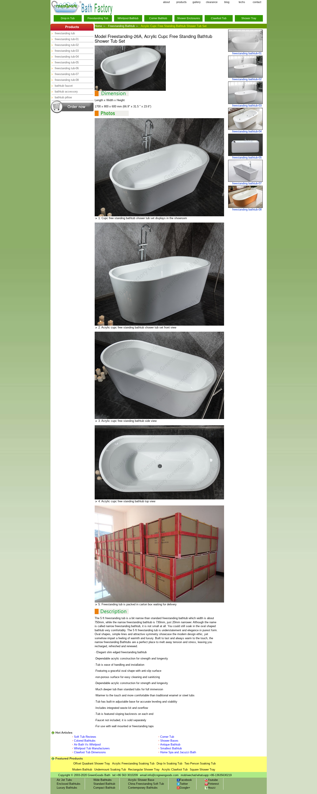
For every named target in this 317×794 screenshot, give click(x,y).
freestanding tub (65, 33)
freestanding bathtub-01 (247, 53)
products (181, 2)
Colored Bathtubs (85, 740)
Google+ (185, 787)
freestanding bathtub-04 (247, 131)
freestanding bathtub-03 (247, 105)
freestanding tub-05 (67, 62)
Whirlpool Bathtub (128, 18)
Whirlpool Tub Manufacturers (92, 748)
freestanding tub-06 (67, 68)
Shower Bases (169, 740)
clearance (212, 2)
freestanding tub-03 (67, 50)
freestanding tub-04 (67, 56)
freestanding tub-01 (67, 39)
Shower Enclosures (188, 18)
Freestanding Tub (98, 18)
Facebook (186, 779)
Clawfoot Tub (218, 18)
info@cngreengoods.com (163, 775)
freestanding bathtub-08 (247, 209)
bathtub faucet (64, 85)
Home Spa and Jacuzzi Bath (178, 752)
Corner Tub (167, 736)
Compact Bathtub (104, 787)
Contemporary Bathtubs (143, 787)
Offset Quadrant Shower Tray (91, 763)
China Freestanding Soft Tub (146, 783)
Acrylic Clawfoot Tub (175, 769)
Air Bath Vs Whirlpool (87, 744)
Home (98, 26)
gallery (197, 2)
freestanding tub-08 (67, 80)
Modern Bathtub (82, 769)
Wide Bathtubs (102, 779)
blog (226, 2)
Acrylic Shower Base (141, 779)
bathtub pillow (63, 97)
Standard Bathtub (104, 783)
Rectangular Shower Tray (144, 769)
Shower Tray (248, 18)
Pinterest (213, 783)
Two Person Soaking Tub (200, 763)
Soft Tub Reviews (85, 736)
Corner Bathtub (158, 18)
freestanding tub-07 (67, 74)
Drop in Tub (68, 18)
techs (242, 2)
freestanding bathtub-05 (247, 157)
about (166, 2)
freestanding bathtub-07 (247, 183)
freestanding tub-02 (67, 45)
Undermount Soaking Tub (110, 769)
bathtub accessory (66, 91)
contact (257, 2)
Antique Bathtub (170, 744)
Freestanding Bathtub (121, 26)
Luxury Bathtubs (67, 787)
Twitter (184, 783)
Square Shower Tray (202, 769)
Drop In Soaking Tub (169, 763)
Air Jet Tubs (64, 779)
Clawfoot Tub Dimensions (90, 752)
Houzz (212, 787)
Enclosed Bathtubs (68, 783)
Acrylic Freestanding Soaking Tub (133, 763)
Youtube (213, 779)
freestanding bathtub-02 (247, 79)
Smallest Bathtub (171, 748)
